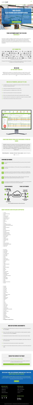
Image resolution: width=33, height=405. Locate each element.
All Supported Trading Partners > (8, 319)
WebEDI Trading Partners (5, 387)
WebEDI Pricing (4, 389)
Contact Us (19, 392)
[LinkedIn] (2, 397)
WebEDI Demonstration (5, 392)
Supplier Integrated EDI (20, 387)
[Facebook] (4, 397)
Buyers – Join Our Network (21, 389)
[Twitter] (6, 397)
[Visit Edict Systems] (19, 397)
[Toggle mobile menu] (31, 1)
